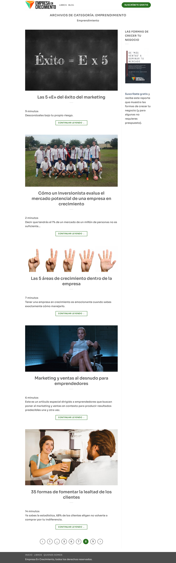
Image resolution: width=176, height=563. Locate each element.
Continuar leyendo (71, 122)
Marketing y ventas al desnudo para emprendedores (71, 380)
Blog (71, 5)
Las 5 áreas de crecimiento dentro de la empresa (71, 281)
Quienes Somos (53, 555)
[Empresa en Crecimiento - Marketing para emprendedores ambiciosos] (40, 5)
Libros (63, 5)
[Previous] (42, 541)
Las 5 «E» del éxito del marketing (71, 97)
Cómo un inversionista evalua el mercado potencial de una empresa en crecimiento (71, 198)
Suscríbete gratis (136, 94)
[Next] (100, 541)
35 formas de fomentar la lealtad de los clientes (71, 494)
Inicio (28, 555)
